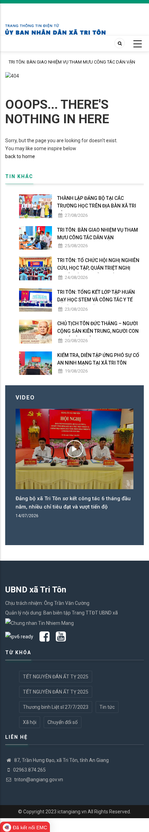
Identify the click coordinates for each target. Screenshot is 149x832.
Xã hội (29, 722)
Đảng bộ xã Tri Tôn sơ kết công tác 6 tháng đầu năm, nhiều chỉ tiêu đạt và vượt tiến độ (73, 502)
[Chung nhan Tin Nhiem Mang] (39, 622)
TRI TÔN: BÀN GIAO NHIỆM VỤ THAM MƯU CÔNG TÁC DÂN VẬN (72, 62)
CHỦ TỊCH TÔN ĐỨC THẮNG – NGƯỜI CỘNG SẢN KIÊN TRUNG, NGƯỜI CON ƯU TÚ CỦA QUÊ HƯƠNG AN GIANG (98, 331)
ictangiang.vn (72, 811)
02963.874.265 (29, 770)
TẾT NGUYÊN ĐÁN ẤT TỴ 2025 (55, 676)
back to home (20, 156)
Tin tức (107, 707)
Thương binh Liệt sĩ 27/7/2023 (55, 707)
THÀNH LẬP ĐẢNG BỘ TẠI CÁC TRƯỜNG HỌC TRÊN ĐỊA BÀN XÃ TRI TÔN (96, 205)
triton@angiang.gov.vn (38, 779)
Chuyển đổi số (62, 722)
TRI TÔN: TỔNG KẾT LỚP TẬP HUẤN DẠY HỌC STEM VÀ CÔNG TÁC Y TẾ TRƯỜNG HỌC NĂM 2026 (96, 299)
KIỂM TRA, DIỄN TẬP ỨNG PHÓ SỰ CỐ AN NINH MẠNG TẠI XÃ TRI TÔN (98, 359)
